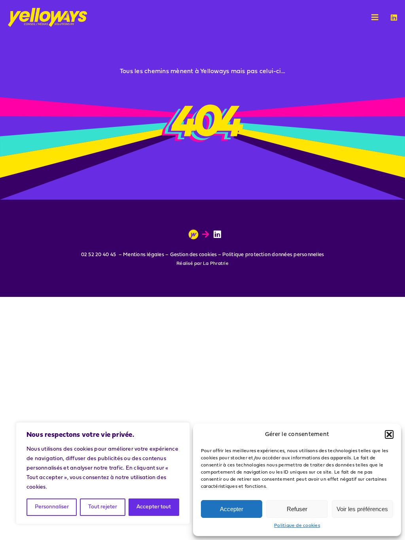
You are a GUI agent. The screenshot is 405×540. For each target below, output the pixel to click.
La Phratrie (216, 263)
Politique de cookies (297, 525)
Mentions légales (143, 254)
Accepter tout (153, 507)
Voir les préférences (362, 509)
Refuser (297, 509)
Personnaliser (52, 507)
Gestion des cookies (193, 254)
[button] (389, 434)
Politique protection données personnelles (273, 254)
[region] (103, 473)
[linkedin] (394, 17)
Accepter (231, 509)
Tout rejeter (102, 507)
